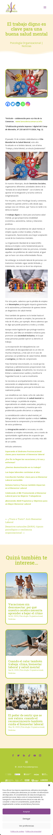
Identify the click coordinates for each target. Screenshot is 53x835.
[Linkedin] (18, 104)
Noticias (26, 46)
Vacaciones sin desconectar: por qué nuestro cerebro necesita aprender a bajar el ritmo (25, 608)
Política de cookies (17, 831)
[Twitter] (13, 104)
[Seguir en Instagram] (40, 755)
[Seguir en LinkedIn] (24, 755)
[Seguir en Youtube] (34, 755)
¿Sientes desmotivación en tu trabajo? (23, 467)
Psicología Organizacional (25, 43)
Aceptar (26, 811)
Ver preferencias (26, 825)
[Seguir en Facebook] (13, 755)
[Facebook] (8, 104)
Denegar (26, 818)
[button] (49, 785)
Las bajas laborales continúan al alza (22, 472)
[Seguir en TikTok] (29, 755)
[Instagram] (28, 104)
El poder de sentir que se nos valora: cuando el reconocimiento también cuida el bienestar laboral (25, 719)
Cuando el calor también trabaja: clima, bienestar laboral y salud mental (25, 664)
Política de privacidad (33, 831)
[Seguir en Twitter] (18, 755)
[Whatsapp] (23, 104)
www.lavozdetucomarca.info (28, 121)
